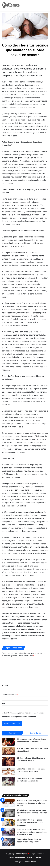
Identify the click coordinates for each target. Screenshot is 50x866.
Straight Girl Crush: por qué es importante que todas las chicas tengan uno (30, 822)
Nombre (5, 685)
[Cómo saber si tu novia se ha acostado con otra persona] (8, 842)
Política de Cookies (34, 858)
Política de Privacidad (17, 858)
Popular (12, 733)
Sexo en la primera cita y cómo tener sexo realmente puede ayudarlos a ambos (32, 803)
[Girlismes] (11, 5)
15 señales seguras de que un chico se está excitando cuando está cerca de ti (32, 812)
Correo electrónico (10, 694)
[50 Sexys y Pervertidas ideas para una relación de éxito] (8, 761)
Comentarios (35, 733)
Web (3, 704)
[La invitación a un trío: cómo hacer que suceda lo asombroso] (8, 771)
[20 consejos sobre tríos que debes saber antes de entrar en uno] (8, 742)
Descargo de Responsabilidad (25, 862)
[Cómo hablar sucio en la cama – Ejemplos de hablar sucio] (8, 781)
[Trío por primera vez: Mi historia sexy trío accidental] (8, 751)
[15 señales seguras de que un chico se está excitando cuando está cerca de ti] (8, 813)
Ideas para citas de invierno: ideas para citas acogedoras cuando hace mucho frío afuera (31, 832)
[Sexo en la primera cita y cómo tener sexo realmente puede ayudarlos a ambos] (8, 803)
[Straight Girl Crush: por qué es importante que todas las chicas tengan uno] (8, 822)
